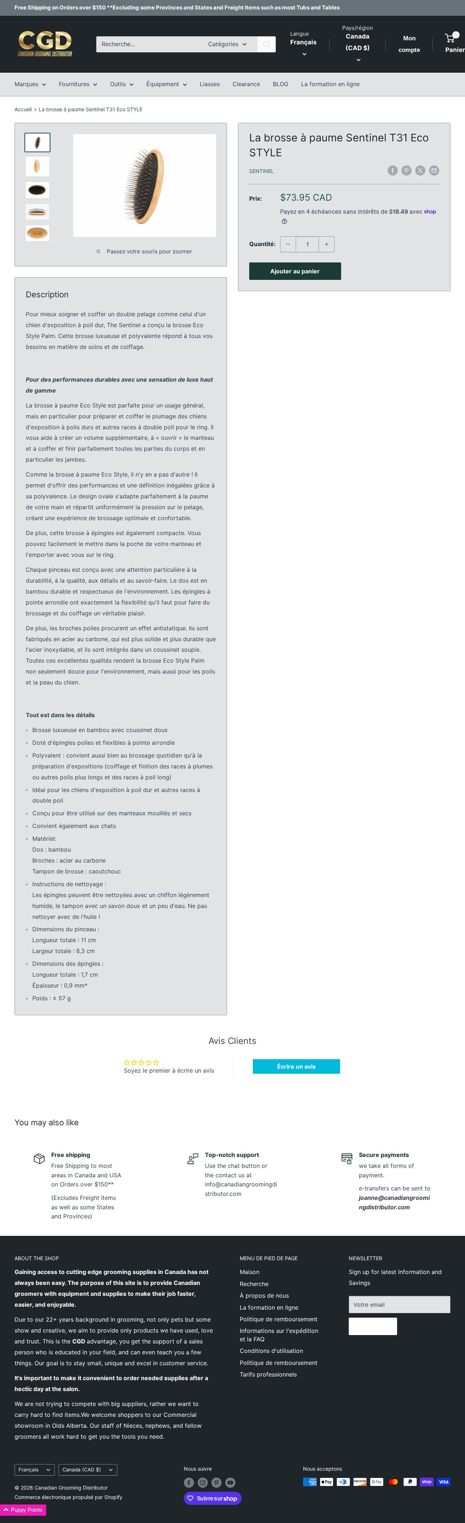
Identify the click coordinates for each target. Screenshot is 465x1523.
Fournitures (74, 84)
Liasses (210, 84)
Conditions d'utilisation (271, 1350)
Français (29, 1469)
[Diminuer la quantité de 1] (288, 244)
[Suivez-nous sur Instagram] (203, 1483)
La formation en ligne (330, 84)
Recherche (254, 1283)
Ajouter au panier (295, 271)
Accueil (23, 109)
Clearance (246, 84)
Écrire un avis (296, 1066)
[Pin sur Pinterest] (406, 170)
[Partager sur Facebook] (393, 170)
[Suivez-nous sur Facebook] (189, 1483)
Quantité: (262, 244)
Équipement (162, 84)
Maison (249, 1271)
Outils (118, 84)
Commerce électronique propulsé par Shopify (68, 1497)
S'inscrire (373, 1326)
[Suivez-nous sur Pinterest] (216, 1483)
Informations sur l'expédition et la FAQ (279, 1334)
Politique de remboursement (279, 1319)
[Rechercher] (267, 44)
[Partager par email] (434, 170)
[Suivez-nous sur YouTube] (230, 1483)
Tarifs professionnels (268, 1374)
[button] (23, 1510)
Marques (26, 84)
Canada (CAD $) (81, 1469)
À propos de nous (264, 1295)
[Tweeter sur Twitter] (420, 170)
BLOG (280, 84)
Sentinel (261, 171)
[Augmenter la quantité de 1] (326, 244)
